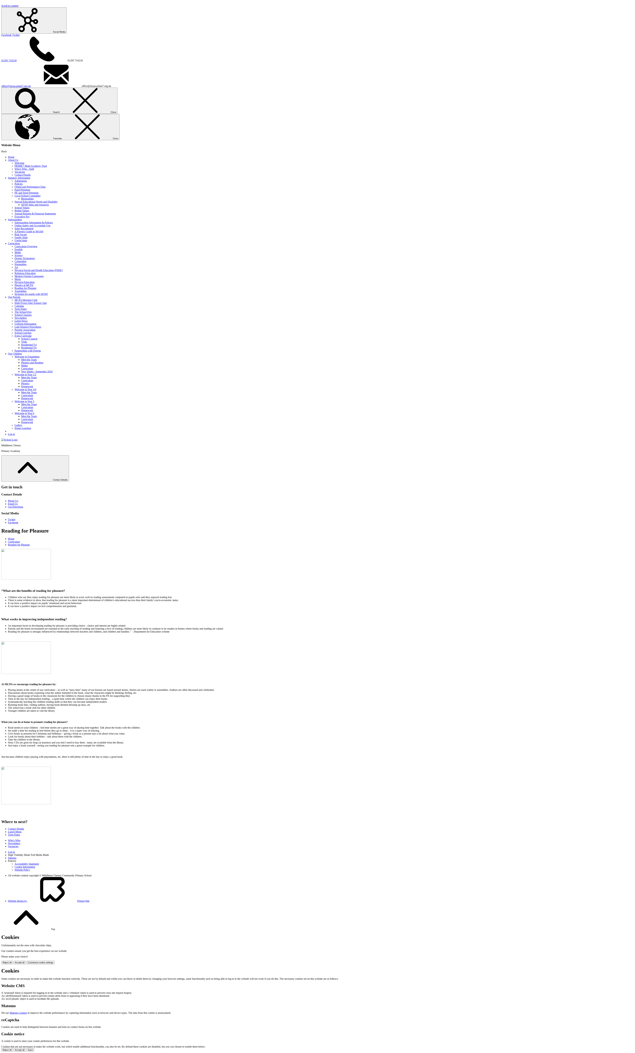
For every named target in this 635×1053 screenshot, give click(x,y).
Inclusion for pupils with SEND (31, 294)
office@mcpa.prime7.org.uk (16, 86)
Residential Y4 (29, 344)
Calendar (19, 306)
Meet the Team (29, 359)
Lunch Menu (14, 831)
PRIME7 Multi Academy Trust (31, 166)
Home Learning (23, 428)
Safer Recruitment (24, 228)
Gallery (18, 425)
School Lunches (23, 332)
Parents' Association (25, 329)
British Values (22, 210)
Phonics (25, 383)
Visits (24, 341)
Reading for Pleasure (25, 288)
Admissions (21, 180)
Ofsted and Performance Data (30, 186)
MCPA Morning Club (26, 300)
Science (19, 255)
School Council (29, 338)
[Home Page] (9, 439)
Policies (19, 183)
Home (11, 157)
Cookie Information (25, 866)
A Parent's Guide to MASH (29, 231)
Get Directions (15, 506)
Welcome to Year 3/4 (25, 389)
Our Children (15, 353)
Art (16, 267)
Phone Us (13, 500)
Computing (20, 261)
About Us (13, 160)
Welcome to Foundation (27, 356)
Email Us (13, 503)
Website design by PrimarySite (48, 901)
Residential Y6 (29, 347)
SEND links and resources (35, 204)
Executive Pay (22, 216)
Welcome (19, 163)
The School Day (23, 312)
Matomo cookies (18, 1012)
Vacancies (20, 172)
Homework (27, 386)
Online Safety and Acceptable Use (32, 225)
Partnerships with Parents (28, 350)
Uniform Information (25, 323)
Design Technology (25, 258)
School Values (22, 207)
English (18, 249)
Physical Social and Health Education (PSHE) (39, 270)
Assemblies (20, 291)
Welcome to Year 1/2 (25, 374)
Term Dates (21, 309)
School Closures (23, 315)
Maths (18, 252)
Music (18, 279)
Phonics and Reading (32, 362)
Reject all (7, 962)
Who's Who (14, 840)
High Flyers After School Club (31, 303)
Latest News (21, 320)
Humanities (20, 264)
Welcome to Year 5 (24, 401)
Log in (11, 434)
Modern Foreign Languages (29, 276)
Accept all (19, 962)
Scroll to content (9, 5)
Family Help (21, 237)
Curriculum (14, 243)
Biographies (27, 198)
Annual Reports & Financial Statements (35, 213)
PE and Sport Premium (27, 192)
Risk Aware (21, 234)
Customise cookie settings (40, 962)
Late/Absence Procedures (28, 326)
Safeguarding (15, 219)
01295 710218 (9, 60)
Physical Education (25, 282)
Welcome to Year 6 (24, 413)
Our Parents (14, 297)
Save (30, 1050)
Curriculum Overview (26, 246)
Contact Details (23, 174)
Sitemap (12, 858)
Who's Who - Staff (24, 169)
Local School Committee (28, 195)
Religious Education (25, 273)
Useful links (21, 240)
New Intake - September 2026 (37, 371)
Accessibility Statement (27, 863)
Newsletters (21, 318)
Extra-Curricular (23, 335)
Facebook (6, 35)
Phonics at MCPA (24, 285)
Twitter (16, 35)
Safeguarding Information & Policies (34, 222)
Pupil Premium (22, 189)
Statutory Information (19, 177)
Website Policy (22, 869)
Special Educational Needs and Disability (36, 201)
